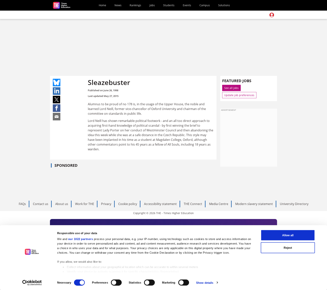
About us (61, 204)
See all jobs (231, 88)
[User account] (272, 15)
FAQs (22, 204)
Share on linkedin (56, 91)
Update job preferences (239, 95)
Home (102, 5)
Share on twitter (56, 99)
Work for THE (84, 204)
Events (187, 5)
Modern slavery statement (254, 204)
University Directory (294, 204)
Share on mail (56, 116)
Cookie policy (127, 204)
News (117, 5)
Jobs (152, 5)
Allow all (288, 235)
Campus (204, 5)
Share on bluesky (56, 82)
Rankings (135, 5)
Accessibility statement (160, 204)
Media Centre (218, 204)
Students (168, 5)
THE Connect (193, 204)
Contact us (40, 204)
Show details (204, 282)
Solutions (224, 5)
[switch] (116, 282)
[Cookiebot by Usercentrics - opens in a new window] (32, 282)
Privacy (106, 204)
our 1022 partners (80, 239)
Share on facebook (56, 108)
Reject (288, 247)
